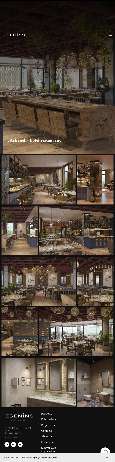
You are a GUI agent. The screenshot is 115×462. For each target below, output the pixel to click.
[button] (105, 452)
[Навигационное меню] (110, 35)
